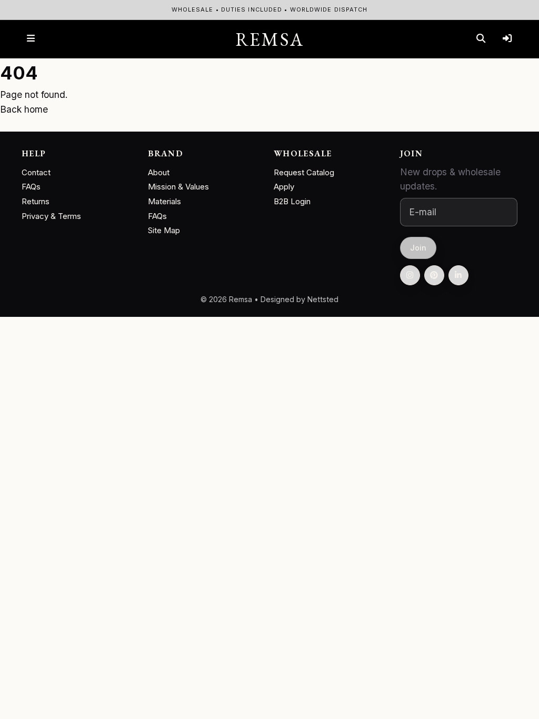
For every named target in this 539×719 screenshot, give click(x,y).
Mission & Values (178, 187)
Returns (35, 201)
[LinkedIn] (458, 275)
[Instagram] (410, 275)
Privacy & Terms (51, 216)
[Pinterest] (434, 275)
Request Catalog (304, 172)
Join (418, 247)
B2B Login (292, 201)
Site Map (164, 230)
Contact (36, 172)
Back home (24, 109)
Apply (284, 187)
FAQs (31, 187)
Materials (164, 201)
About (158, 172)
